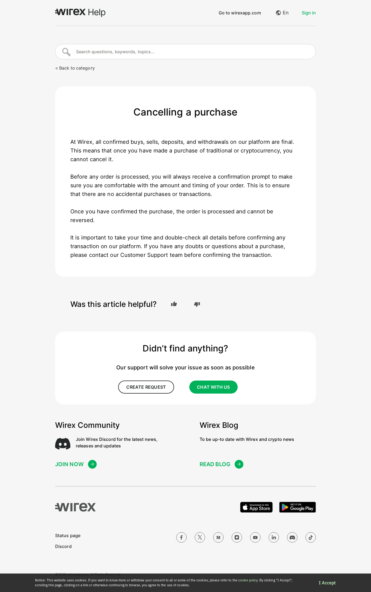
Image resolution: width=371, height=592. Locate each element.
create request (146, 387)
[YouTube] (255, 537)
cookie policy (247, 580)
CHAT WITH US (213, 387)
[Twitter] (200, 537)
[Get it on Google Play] (297, 507)
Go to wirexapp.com (240, 12)
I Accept (327, 582)
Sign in (309, 12)
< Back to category (75, 68)
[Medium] (218, 537)
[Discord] (292, 537)
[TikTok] (311, 537)
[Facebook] (181, 537)
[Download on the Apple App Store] (256, 507)
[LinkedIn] (274, 537)
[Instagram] (237, 537)
